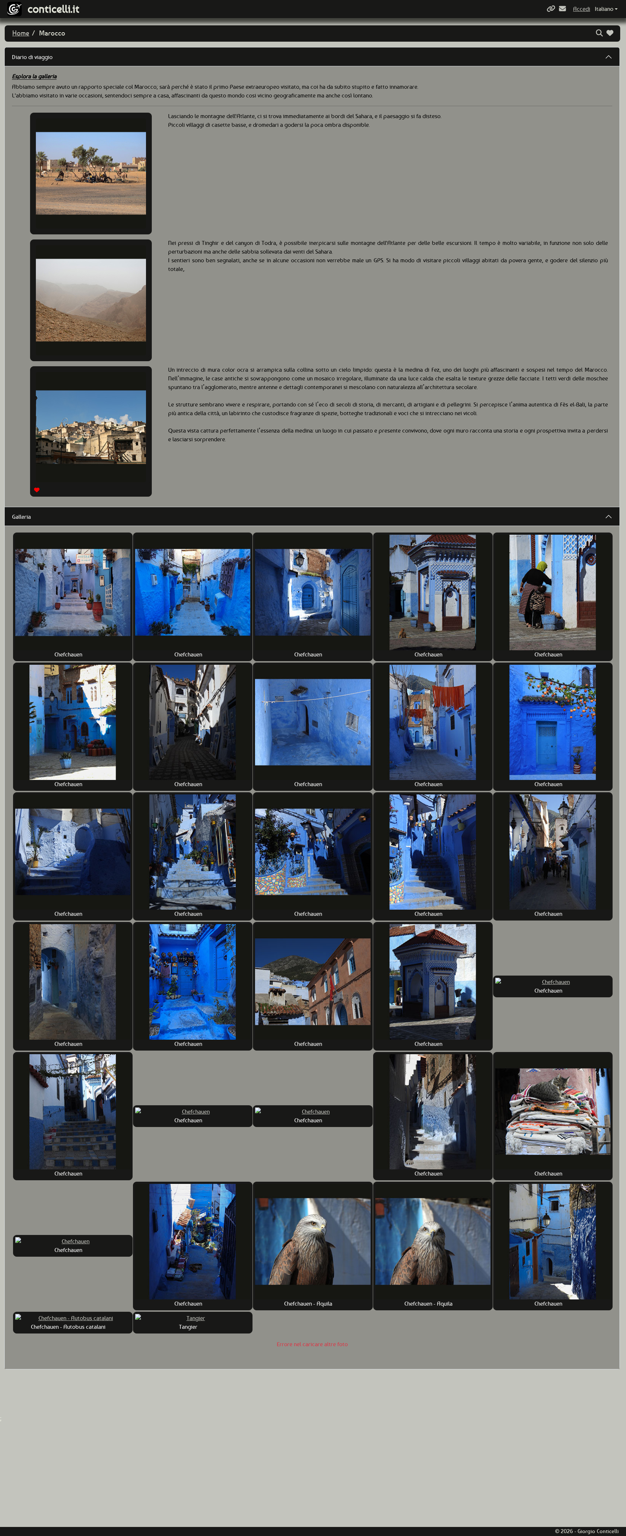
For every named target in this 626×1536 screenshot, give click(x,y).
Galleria (21, 516)
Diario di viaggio (32, 57)
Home (20, 33)
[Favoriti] (610, 33)
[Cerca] (600, 33)
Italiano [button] (604, 8)
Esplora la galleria (34, 76)
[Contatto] (563, 8)
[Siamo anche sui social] (552, 8)
